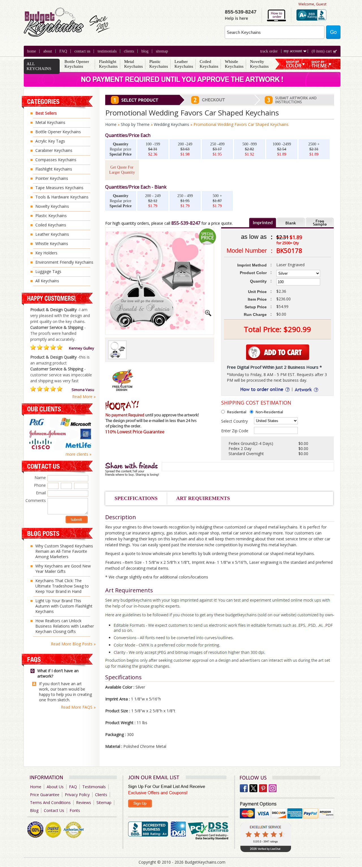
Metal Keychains (133, 64)
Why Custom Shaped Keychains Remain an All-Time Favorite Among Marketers (64, 551)
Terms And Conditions (50, 802)
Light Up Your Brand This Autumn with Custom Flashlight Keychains (63, 606)
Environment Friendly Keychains (64, 262)
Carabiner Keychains (53, 150)
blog (144, 51)
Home (31, 51)
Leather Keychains (183, 64)
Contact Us (82, 51)
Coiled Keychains (209, 64)
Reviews (83, 802)
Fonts (75, 810)
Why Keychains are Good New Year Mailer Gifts (63, 568)
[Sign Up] (140, 803)
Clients (101, 794)
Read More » (84, 396)
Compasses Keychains (55, 159)
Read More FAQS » (78, 707)
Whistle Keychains (234, 64)
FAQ (63, 51)
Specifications (136, 498)
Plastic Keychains (158, 64)
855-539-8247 (185, 223)
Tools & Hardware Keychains (62, 197)
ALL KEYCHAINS (39, 66)
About (47, 51)
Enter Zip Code (234, 430)
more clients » (78, 454)
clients (129, 51)
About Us (55, 786)
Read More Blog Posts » (73, 644)
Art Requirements (203, 498)
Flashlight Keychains (108, 64)
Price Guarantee (44, 794)
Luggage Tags (48, 271)
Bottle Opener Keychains (76, 64)
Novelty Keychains (259, 64)
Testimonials (107, 51)
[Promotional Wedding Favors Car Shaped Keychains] (208, 314)
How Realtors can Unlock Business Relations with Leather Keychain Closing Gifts (64, 626)
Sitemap (162, 51)
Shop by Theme (135, 124)
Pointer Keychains (51, 178)
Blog (34, 810)
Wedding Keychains (171, 124)
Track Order (269, 51)
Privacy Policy (77, 794)
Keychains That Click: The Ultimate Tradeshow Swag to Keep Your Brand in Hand (62, 586)
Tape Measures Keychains (59, 187)
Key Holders (46, 252)
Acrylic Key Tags (50, 141)
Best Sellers (46, 113)
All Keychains (47, 280)
